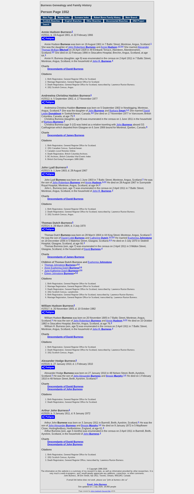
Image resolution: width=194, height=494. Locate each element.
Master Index (64, 17)
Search (46, 24)
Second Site (106, 491)
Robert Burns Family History (107, 17)
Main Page (48, 17)
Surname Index (82, 17)
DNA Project (138, 21)
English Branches (73, 21)
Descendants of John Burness (65, 389)
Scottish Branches (51, 21)
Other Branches (94, 21)
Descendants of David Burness (65, 69)
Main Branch (131, 17)
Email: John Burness (97, 484)
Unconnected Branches (117, 21)
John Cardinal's (96, 491)
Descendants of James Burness (65, 135)
